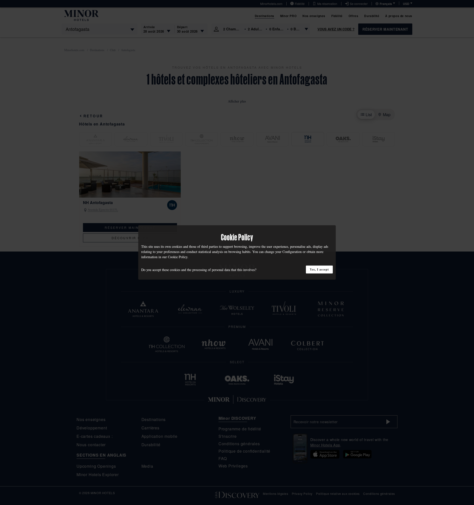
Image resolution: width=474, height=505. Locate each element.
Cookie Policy (177, 256)
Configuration (292, 251)
